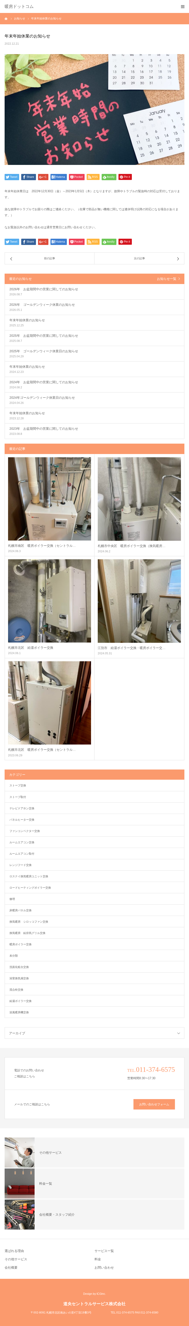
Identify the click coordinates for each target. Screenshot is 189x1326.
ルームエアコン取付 (21, 853)
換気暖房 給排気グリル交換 (27, 933)
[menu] (182, 6)
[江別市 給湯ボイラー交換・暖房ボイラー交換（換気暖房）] (139, 601)
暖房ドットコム (19, 6)
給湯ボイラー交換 (20, 1001)
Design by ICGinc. (94, 1293)
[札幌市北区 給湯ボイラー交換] (49, 601)
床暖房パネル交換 (20, 910)
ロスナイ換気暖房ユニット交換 (28, 876)
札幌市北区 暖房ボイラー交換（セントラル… (42, 749)
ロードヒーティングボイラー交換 (30, 887)
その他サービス (16, 1259)
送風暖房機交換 (19, 1012)
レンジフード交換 (20, 865)
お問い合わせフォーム (154, 1104)
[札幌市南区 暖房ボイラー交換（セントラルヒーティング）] (49, 499)
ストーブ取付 (17, 797)
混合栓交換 (16, 989)
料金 (97, 1259)
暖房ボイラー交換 (20, 944)
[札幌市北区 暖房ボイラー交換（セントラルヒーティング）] (49, 703)
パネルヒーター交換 (21, 819)
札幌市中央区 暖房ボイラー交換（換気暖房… (131, 546)
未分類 (13, 955)
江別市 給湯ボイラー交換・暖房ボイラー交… (131, 648)
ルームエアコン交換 (21, 842)
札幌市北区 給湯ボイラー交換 (30, 647)
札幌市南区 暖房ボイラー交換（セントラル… (42, 545)
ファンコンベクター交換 (24, 831)
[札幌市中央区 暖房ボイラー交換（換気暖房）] (139, 499)
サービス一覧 (104, 1251)
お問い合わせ (104, 1267)
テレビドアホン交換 (21, 808)
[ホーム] (6, 18)
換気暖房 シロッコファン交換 (28, 921)
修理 (12, 899)
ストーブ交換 (17, 785)
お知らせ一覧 (166, 279)
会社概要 (11, 1267)
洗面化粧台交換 (19, 967)
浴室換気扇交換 (19, 978)
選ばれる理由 (14, 1251)
